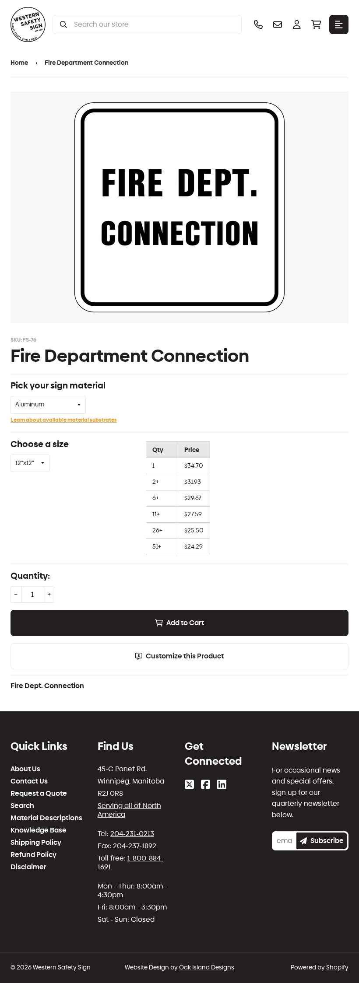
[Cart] (316, 24)
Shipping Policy (36, 842)
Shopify (337, 967)
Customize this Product (185, 656)
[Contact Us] (277, 24)
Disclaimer (28, 867)
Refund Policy (33, 854)
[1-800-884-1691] (258, 24)
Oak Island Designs (206, 967)
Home (19, 63)
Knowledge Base (39, 830)
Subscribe (327, 840)
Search (22, 805)
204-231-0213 (132, 833)
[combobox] (154, 24)
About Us (25, 769)
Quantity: (30, 575)
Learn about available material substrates (64, 419)
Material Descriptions (46, 818)
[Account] (296, 24)
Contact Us (29, 781)
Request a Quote (39, 793)
